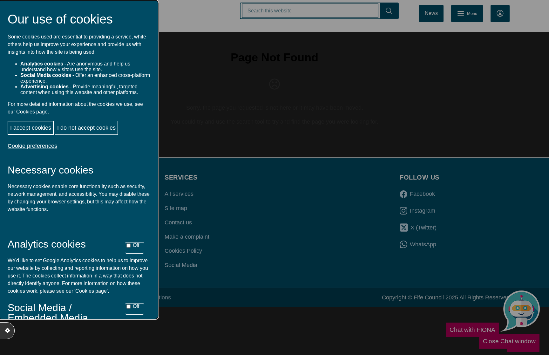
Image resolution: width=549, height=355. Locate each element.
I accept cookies (30, 128)
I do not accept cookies (86, 128)
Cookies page (32, 111)
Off (136, 245)
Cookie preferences (32, 146)
